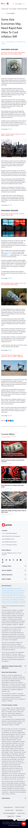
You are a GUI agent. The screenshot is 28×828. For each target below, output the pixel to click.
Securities (3, 43)
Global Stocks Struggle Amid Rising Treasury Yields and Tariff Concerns (13, 511)
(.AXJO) (21, 255)
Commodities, (11, 42)
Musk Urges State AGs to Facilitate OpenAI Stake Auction (12, 486)
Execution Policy (9, 810)
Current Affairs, (19, 42)
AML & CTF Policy (19, 807)
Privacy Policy (21, 813)
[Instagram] (8, 421)
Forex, (24, 42)
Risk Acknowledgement (9, 813)
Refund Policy (19, 810)
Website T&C (10, 816)
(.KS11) (8, 255)
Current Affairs (11, 13)
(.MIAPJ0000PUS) (8, 252)
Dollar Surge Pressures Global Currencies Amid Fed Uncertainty (12, 460)
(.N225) (9, 253)
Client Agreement (8, 807)
